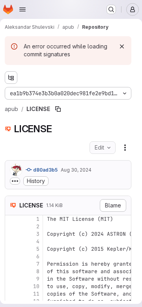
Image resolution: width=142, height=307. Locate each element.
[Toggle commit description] (15, 181)
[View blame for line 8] (11, 271)
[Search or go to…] (111, 9)
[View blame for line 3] (11, 234)
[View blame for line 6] (11, 256)
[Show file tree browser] (11, 77)
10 (36, 286)
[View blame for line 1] (11, 219)
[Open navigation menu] (22, 9)
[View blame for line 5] (11, 249)
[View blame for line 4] (11, 241)
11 (36, 293)
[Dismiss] (122, 46)
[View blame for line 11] (11, 294)
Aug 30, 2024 (76, 170)
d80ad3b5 (45, 170)
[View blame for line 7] (11, 264)
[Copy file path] (58, 109)
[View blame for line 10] (11, 286)
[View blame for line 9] (11, 279)
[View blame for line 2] (11, 226)
